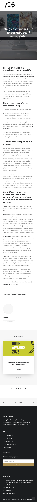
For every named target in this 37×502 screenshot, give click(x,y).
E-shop (7, 118)
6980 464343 (10, 490)
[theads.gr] (10, 5)
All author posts (9, 321)
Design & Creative (9, 441)
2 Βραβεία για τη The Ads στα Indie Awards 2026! (18, 363)
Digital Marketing (27, 40)
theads (23, 41)
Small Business (22, 294)
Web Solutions (8, 438)
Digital (14, 294)
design (29, 135)
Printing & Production (10, 444)
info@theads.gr (10, 493)
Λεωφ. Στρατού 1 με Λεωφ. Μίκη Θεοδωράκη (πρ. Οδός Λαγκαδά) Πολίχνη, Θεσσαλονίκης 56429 (19, 482)
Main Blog (18, 402)
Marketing (15, 41)
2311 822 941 (10, 487)
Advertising (19, 40)
